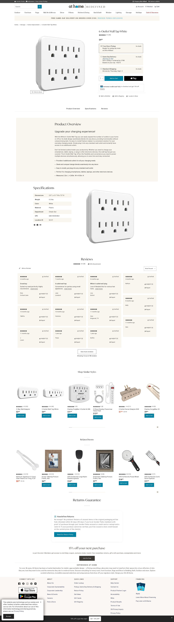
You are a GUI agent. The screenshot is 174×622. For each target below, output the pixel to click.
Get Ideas (77, 594)
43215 (118, 62)
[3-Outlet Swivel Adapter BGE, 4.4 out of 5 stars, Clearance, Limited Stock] (130, 393)
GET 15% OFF (95, 619)
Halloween (30, 1)
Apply (138, 593)
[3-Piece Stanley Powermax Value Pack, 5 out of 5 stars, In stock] (104, 393)
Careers (50, 598)
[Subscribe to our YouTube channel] (35, 584)
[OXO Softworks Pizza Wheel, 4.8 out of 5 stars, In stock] (130, 460)
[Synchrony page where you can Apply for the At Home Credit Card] (141, 586)
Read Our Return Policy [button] (65, 534)
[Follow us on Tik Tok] (23, 584)
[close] (40, 602)
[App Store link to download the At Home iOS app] (28, 590)
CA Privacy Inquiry (117, 609)
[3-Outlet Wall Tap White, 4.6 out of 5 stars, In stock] (53, 393)
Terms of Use (115, 605)
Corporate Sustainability (55, 587)
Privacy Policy (115, 613)
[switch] (104, 96)
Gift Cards (77, 598)
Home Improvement (33, 24)
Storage (22, 24)
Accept (8, 616)
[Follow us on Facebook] (19, 584)
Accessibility (115, 594)
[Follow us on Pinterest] (31, 584)
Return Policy (79, 590)
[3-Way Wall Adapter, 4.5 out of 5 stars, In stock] (27, 393)
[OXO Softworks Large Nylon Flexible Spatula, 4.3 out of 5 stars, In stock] (79, 460)
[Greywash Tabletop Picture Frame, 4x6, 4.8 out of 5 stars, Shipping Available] (104, 460)
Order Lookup (79, 583)
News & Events (52, 594)
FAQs (112, 598)
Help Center (115, 583)
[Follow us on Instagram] (27, 584)
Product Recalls (116, 602)
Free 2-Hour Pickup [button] (41, 1)
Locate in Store (133, 96)
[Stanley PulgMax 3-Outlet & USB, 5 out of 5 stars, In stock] (79, 393)
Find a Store (51, 602)
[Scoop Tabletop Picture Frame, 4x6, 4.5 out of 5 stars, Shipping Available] (53, 460)
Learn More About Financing (146, 597)
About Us (50, 583)
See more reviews (87, 352)
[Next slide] (157, 427)
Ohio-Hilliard (108, 50)
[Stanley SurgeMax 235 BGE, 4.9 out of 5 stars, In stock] (156, 393)
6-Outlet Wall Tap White (113, 31)
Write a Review (26, 268)
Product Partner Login (118, 590)
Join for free (87, 558)
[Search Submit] (40, 6)
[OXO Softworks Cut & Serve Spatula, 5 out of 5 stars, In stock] (156, 460)
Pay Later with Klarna (143, 601)
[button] (87, 6)
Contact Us (114, 587)
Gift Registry (78, 602)
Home (16, 24)
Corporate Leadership (55, 590)
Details (102, 89)
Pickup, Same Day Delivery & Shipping (87, 587)
